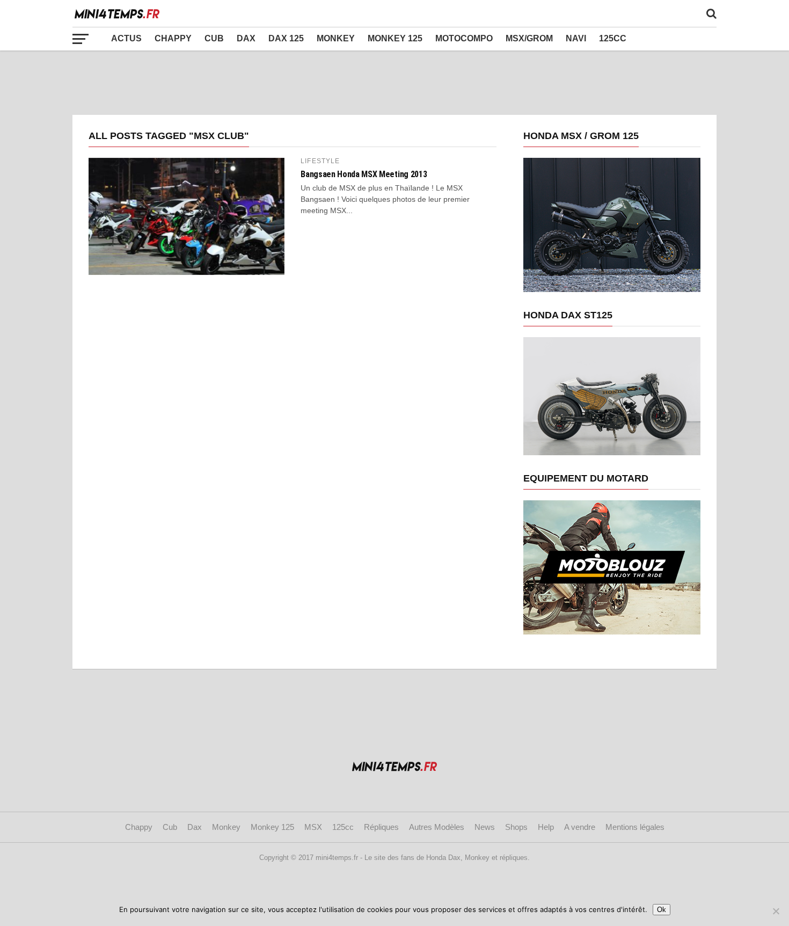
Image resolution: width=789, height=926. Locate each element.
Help (546, 827)
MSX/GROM (529, 38)
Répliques (381, 827)
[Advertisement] (394, 83)
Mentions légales (634, 827)
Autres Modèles (436, 827)
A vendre (579, 827)
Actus (126, 38)
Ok (661, 910)
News (484, 827)
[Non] (775, 911)
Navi (576, 38)
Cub (214, 38)
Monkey (336, 38)
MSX (313, 827)
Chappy (173, 38)
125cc (612, 38)
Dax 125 (286, 38)
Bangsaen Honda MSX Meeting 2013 (364, 174)
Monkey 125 (395, 38)
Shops (516, 827)
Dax (246, 38)
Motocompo (464, 38)
